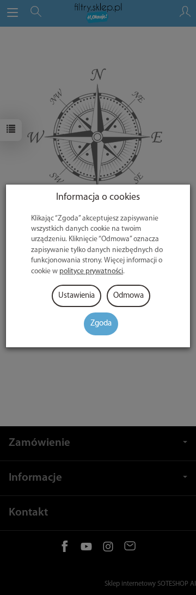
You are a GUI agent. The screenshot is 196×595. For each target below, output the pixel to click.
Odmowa (128, 296)
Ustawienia (76, 296)
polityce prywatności (91, 271)
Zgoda (101, 324)
